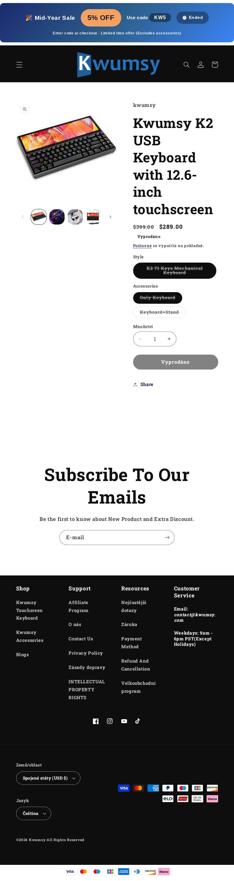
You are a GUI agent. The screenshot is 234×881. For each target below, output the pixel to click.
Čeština (31, 813)
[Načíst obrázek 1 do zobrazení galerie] (38, 217)
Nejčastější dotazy (134, 606)
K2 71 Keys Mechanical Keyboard (180, 271)
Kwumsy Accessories (30, 636)
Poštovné (142, 245)
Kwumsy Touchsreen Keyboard (29, 610)
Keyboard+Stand (163, 313)
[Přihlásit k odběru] (167, 537)
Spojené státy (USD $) (45, 778)
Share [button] (147, 384)
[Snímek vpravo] (110, 217)
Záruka (129, 624)
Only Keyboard (161, 298)
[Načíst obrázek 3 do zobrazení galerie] (75, 217)
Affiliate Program (78, 606)
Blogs (22, 654)
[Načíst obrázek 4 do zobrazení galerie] (93, 217)
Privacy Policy (86, 653)
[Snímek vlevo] (23, 217)
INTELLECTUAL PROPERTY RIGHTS (87, 689)
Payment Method (131, 642)
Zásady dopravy (87, 667)
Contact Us (81, 639)
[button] (19, 65)
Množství (143, 326)
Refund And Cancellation (135, 665)
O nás (75, 624)
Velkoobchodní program (138, 687)
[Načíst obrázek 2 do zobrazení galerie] (57, 217)
